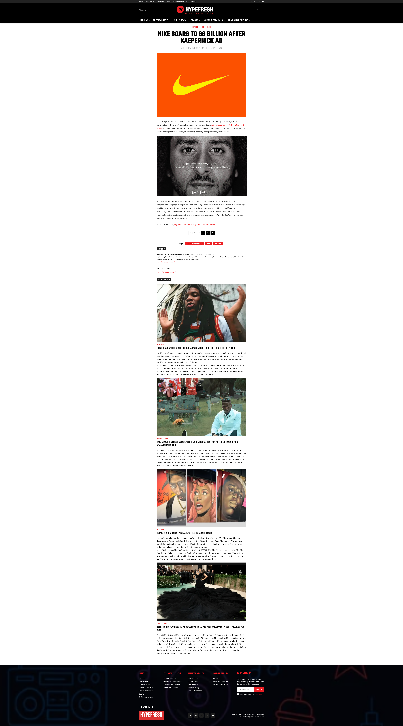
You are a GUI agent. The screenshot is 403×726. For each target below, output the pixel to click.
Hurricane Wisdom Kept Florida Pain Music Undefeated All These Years (196, 348)
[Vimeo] (260, 1)
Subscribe (258, 689)
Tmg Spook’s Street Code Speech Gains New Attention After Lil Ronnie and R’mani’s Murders (197, 443)
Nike (208, 243)
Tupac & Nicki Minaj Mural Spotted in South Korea (184, 533)
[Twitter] (257, 1)
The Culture (206, 27)
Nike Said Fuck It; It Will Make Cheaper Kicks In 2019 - (176, 254)
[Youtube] (263, 1)
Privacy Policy (258, 694)
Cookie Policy (237, 714)
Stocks (218, 243)
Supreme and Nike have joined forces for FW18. (195, 224)
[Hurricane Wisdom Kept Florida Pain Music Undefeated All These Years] (201, 313)
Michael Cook (195, 48)
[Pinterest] (213, 233)
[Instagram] (254, 1)
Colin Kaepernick (194, 243)
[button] (257, 10)
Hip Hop (195, 27)
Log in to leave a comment (166, 262)
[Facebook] (251, 1)
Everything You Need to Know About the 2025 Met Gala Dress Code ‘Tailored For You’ (200, 628)
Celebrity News (163, 438)
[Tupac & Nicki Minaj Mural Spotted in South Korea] (201, 498)
